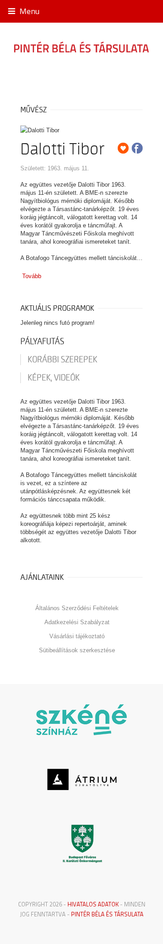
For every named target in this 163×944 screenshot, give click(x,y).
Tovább (31, 276)
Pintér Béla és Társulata (107, 914)
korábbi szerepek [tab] (62, 360)
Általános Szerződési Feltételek (77, 608)
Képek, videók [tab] (54, 378)
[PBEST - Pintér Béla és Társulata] (81, 47)
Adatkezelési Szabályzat (77, 622)
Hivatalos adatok (93, 904)
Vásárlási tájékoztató (77, 636)
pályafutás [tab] (42, 342)
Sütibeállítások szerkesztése (77, 650)
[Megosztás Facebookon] (137, 148)
